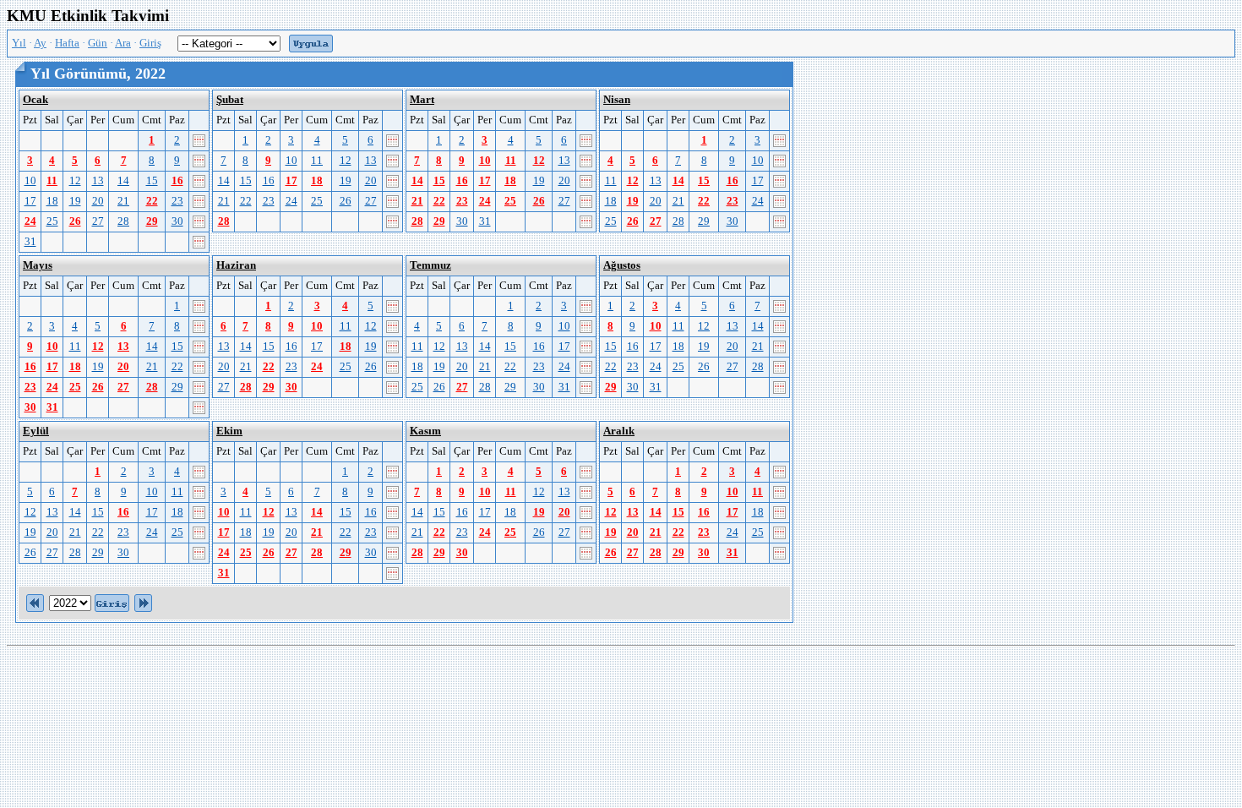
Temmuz (430, 265)
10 (30, 181)
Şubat (229, 100)
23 (177, 201)
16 (177, 181)
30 (177, 221)
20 (98, 201)
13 (98, 181)
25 (52, 221)
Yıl (19, 43)
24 (30, 221)
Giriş (150, 43)
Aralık (619, 431)
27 (98, 221)
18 (52, 201)
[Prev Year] (35, 602)
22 (152, 201)
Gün (97, 43)
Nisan (616, 100)
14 (123, 181)
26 (75, 221)
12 (75, 181)
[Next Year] (143, 602)
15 (152, 181)
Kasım (425, 431)
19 (75, 201)
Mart (422, 100)
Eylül (36, 431)
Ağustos (621, 265)
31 (30, 242)
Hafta (67, 43)
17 (30, 201)
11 (51, 181)
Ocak (35, 100)
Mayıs (37, 265)
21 (123, 201)
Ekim (229, 431)
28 (123, 221)
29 (152, 221)
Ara (123, 43)
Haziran (236, 265)
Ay (40, 43)
